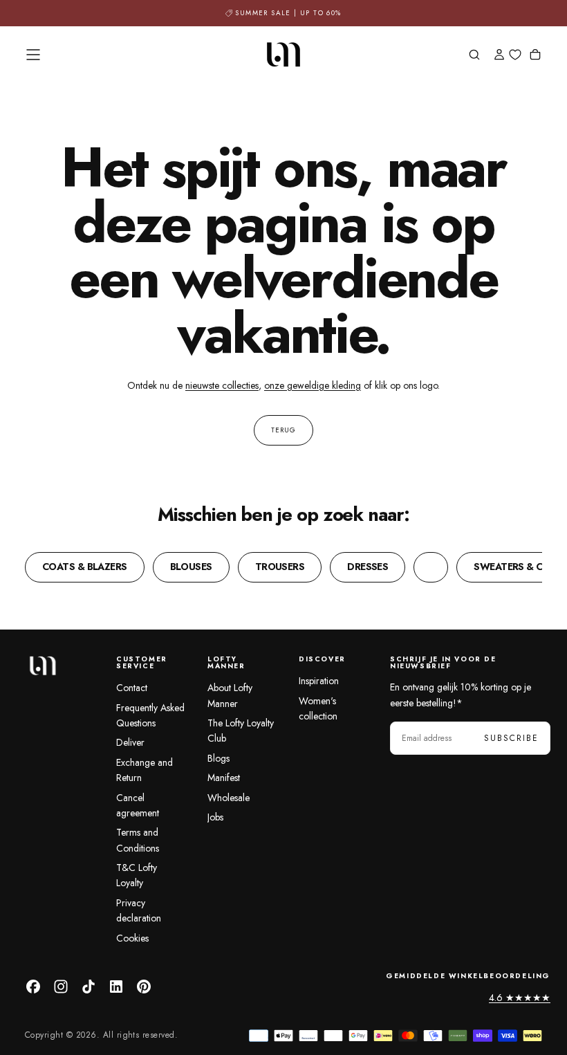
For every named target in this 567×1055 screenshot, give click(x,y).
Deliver (130, 742)
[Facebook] (33, 986)
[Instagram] (61, 986)
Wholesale (228, 798)
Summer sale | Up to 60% (288, 13)
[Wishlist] (515, 55)
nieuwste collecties (222, 385)
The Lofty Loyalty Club (240, 730)
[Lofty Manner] (42, 665)
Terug (283, 430)
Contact (131, 688)
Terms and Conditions (137, 839)
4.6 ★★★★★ (519, 997)
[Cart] (535, 56)
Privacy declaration (138, 910)
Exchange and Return (144, 770)
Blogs (218, 758)
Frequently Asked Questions (150, 715)
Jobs (215, 817)
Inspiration (319, 681)
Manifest (223, 778)
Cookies (132, 938)
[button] (33, 54)
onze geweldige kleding (312, 385)
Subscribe (511, 738)
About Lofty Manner (229, 695)
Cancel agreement (137, 805)
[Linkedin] (116, 986)
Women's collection (318, 708)
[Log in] (499, 56)
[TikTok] (88, 986)
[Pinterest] (144, 986)
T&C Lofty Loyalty (136, 875)
